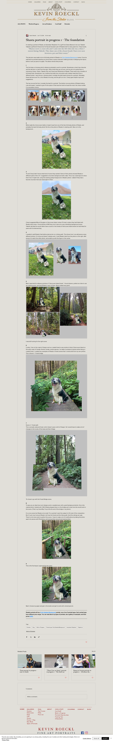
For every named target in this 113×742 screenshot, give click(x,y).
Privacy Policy (5, 740)
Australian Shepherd (71, 627)
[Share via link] (39, 637)
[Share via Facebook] (26, 637)
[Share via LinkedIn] (35, 637)
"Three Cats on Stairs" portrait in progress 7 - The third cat (56, 671)
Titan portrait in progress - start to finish (28, 671)
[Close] (111, 738)
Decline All (96, 738)
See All (93, 651)
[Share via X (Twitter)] (31, 637)
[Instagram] (86, 732)
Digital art (80, 627)
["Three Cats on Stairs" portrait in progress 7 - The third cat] (56, 661)
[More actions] (86, 36)
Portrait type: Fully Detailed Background (55, 627)
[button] (44, 2)
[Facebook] (82, 732)
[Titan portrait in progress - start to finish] (30, 661)
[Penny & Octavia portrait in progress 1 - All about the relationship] (83, 661)
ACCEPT (105, 738)
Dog (33, 627)
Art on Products (47, 24)
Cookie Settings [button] (87, 738)
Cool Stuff (58, 24)
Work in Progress (34, 24)
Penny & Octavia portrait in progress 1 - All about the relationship (82, 671)
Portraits (67, 24)
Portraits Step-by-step (62, 715)
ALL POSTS (21, 24)
